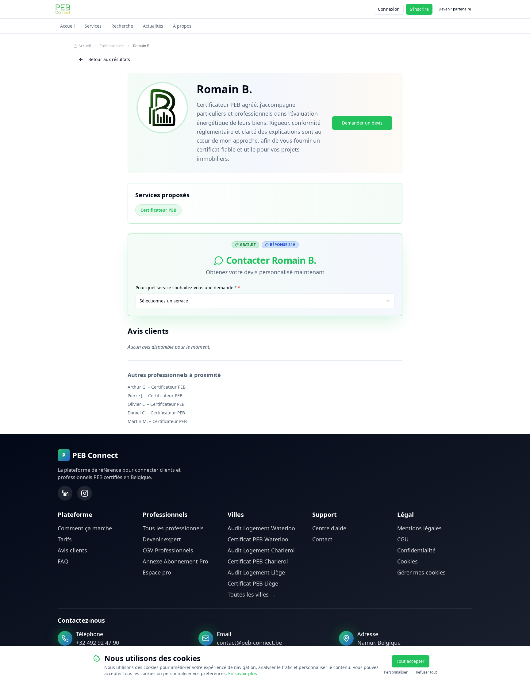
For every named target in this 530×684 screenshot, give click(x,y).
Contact (322, 539)
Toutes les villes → (252, 594)
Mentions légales (419, 528)
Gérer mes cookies (421, 572)
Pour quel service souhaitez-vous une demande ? (188, 287)
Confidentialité (416, 550)
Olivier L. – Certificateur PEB (156, 404)
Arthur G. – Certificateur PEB (157, 387)
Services (93, 26)
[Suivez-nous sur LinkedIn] (65, 493)
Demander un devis (362, 123)
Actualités (153, 26)
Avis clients (72, 550)
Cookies (407, 561)
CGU (403, 539)
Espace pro (157, 572)
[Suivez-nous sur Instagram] (84, 493)
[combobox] (265, 301)
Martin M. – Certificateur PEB (157, 421)
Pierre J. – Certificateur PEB (155, 395)
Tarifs (65, 539)
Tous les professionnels (173, 528)
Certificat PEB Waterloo (258, 539)
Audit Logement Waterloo (261, 528)
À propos (182, 26)
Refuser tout (426, 672)
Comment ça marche (85, 528)
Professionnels (112, 46)
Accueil (67, 26)
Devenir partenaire (455, 9)
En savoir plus (242, 673)
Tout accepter (410, 661)
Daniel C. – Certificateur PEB (156, 413)
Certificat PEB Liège (253, 583)
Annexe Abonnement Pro (175, 561)
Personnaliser (396, 672)
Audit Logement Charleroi (261, 550)
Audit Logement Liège (256, 572)
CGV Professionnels (168, 550)
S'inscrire (419, 9)
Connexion (389, 9)
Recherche (122, 26)
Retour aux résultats (109, 59)
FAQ (63, 561)
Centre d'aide (329, 528)
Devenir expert (162, 539)
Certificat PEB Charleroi (258, 561)
